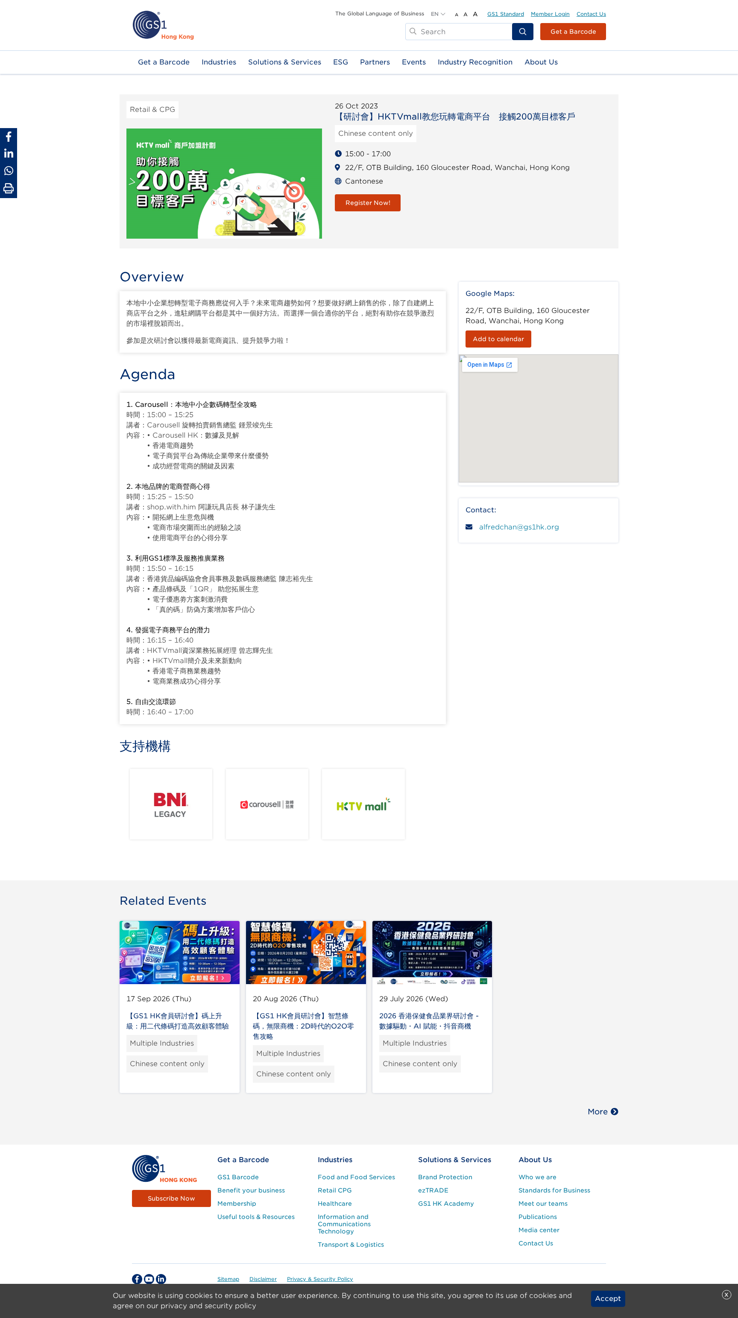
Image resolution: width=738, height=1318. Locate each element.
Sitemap (228, 1279)
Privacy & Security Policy (320, 1279)
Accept (608, 1299)
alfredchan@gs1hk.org (519, 527)
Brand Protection (445, 1177)
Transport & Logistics (351, 1244)
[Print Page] (8, 188)
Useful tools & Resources (256, 1216)
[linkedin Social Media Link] (161, 1279)
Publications (537, 1216)
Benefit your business (251, 1190)
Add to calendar (498, 339)
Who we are (537, 1177)
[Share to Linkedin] (8, 153)
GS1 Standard (505, 14)
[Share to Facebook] (8, 136)
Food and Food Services (356, 1177)
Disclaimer (263, 1279)
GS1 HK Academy (446, 1203)
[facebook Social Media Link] (137, 1279)
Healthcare (335, 1203)
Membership (236, 1203)
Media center (538, 1230)
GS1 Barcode (238, 1177)
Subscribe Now (171, 1198)
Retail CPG (335, 1190)
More (598, 1111)
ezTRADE (433, 1190)
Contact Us (591, 14)
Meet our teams (543, 1203)
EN (435, 14)
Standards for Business (554, 1190)
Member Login (550, 14)
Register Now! (368, 202)
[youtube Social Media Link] (149, 1279)
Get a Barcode (573, 31)
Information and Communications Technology (344, 1224)
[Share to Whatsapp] (8, 170)
